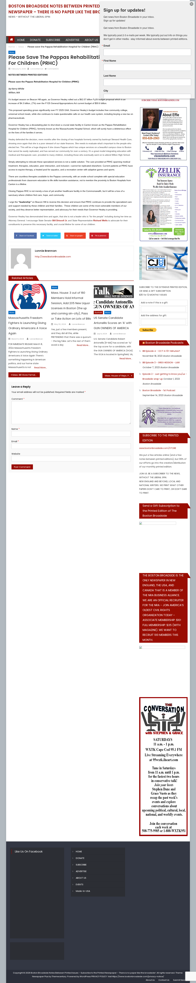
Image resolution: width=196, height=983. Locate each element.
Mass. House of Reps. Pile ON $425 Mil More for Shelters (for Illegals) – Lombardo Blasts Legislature (119, 375)
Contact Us (163, 980)
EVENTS (79, 884)
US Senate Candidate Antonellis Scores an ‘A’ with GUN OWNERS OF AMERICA (113, 323)
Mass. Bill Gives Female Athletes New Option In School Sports (26, 374)
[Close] (191, 4)
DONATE (35, 40)
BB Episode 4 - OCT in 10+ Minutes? (161, 351)
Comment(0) (53, 69)
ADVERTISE (72, 40)
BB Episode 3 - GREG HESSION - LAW (161, 362)
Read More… (40, 367)
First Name (110, 60)
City (106, 90)
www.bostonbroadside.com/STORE (157, 448)
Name (15, 429)
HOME (21, 40)
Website (15, 453)
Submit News (179, 980)
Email (15, 441)
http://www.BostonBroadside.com (53, 256)
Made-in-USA (83, 891)
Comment (17, 398)
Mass (11, 52)
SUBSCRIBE (53, 40)
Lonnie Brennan (36, 69)
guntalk (98, 312)
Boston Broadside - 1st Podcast (159, 390)
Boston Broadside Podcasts (164, 343)
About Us (150, 980)
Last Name (110, 75)
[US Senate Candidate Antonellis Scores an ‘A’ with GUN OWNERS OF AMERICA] (114, 296)
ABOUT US (91, 40)
